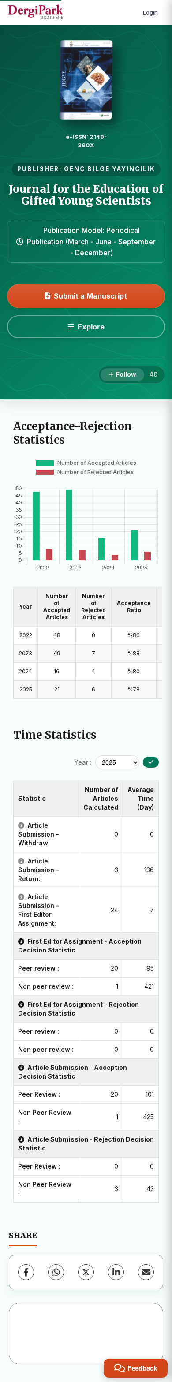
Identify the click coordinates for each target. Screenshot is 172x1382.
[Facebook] (26, 1272)
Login (150, 12)
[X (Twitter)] (86, 1272)
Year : (83, 762)
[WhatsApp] (56, 1272)
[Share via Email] (146, 1272)
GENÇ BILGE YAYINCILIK (109, 168)
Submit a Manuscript (90, 295)
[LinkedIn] (116, 1272)
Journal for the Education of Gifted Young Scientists (86, 194)
